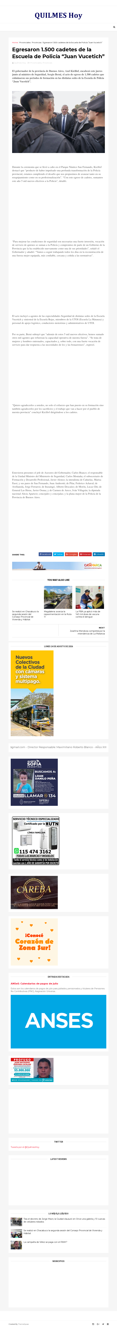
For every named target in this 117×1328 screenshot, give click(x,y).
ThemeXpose (23, 1324)
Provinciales (25, 42)
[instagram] (93, 1324)
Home (15, 42)
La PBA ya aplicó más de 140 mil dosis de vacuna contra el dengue (88, 614)
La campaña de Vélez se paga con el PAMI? (45, 1242)
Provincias (36, 42)
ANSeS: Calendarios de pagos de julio (34, 983)
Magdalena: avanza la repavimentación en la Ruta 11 (57, 614)
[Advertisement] (58, 214)
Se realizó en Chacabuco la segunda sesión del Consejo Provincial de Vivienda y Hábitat (25, 615)
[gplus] (98, 1324)
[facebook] (108, 1324)
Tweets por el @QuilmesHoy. (25, 1147)
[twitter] (103, 1324)
